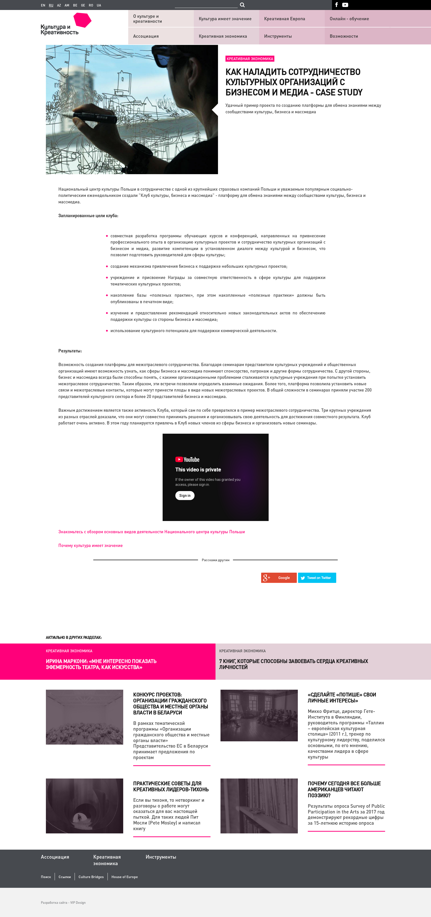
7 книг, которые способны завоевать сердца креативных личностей (293, 664)
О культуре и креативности (147, 18)
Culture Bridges (91, 877)
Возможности (344, 36)
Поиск (46, 877)
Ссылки (65, 877)
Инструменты (278, 36)
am (67, 5)
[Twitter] (317, 577)
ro (91, 5)
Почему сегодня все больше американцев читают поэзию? (344, 789)
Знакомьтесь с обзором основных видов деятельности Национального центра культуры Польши (151, 531)
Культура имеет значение (225, 18)
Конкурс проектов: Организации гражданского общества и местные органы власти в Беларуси (170, 703)
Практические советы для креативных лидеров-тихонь (171, 786)
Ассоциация (146, 36)
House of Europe (124, 877)
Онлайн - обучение (349, 18)
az (59, 5)
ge (83, 5)
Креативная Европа (284, 18)
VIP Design (78, 902)
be (75, 5)
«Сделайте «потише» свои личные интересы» (342, 697)
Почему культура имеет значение (90, 545)
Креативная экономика (223, 36)
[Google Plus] (279, 577)
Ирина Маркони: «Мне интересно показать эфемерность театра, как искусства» (101, 664)
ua (99, 5)
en (43, 5)
